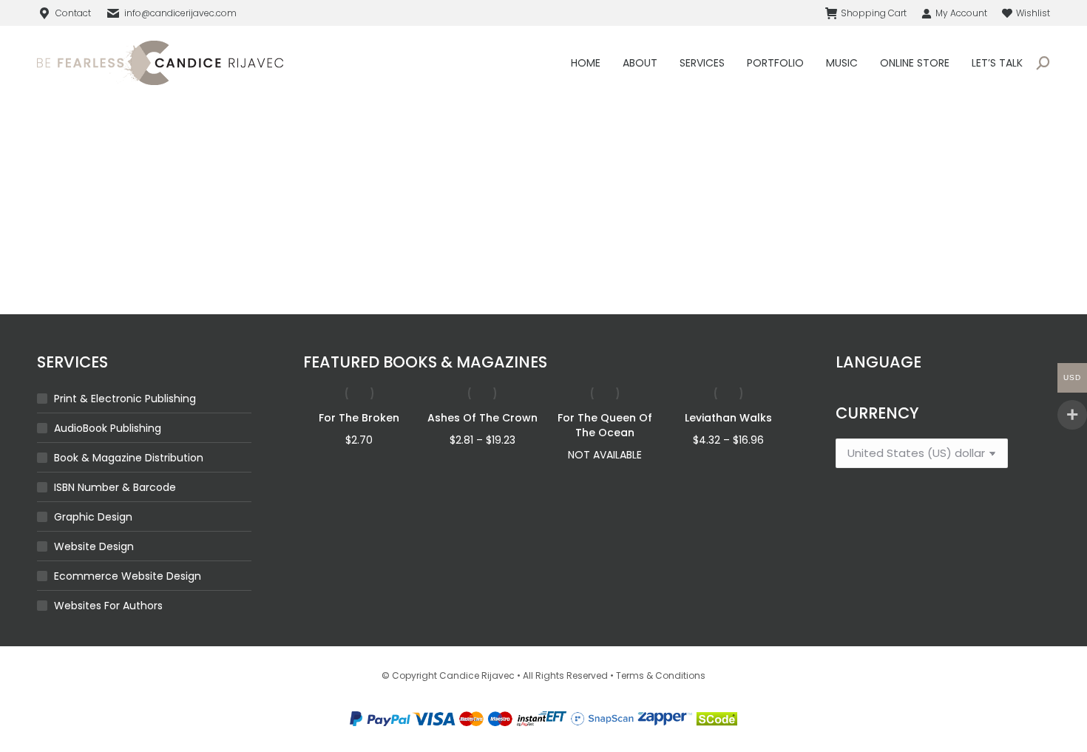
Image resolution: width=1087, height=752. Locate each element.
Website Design (94, 546)
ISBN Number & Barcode (115, 487)
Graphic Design (93, 516)
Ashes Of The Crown (482, 417)
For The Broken (359, 417)
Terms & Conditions (660, 675)
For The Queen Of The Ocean (605, 425)
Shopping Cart (874, 13)
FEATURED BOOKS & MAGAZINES (425, 362)
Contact (73, 13)
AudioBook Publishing (107, 428)
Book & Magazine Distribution (128, 457)
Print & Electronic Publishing (125, 398)
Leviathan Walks (728, 417)
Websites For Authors (108, 605)
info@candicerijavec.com (180, 13)
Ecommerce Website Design (127, 576)
